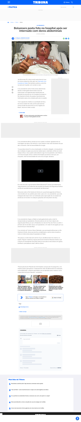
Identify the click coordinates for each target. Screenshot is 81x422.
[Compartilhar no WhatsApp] (64, 38)
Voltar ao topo (23, 311)
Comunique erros (24, 306)
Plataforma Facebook (42, 317)
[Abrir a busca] (72, 2)
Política (13, 7)
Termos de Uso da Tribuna (33, 317)
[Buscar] (73, 7)
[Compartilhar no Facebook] (66, 38)
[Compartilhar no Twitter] (68, 38)
